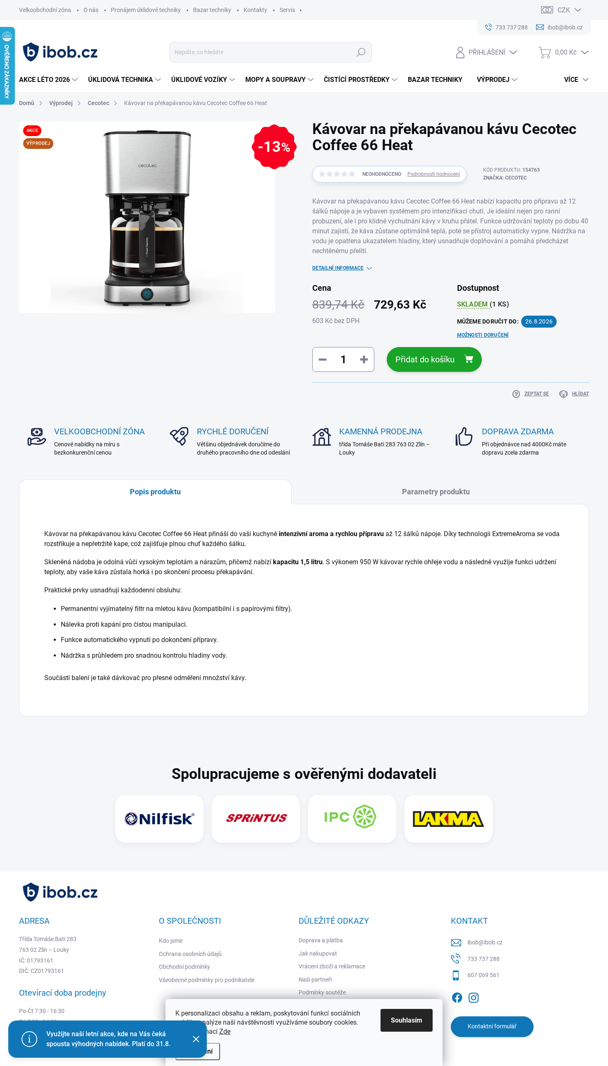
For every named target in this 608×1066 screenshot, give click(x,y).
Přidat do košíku (425, 359)
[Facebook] (457, 996)
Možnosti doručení (483, 335)
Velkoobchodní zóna (45, 10)
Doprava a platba (321, 940)
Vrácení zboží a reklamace (332, 966)
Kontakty (255, 10)
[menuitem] (49, 79)
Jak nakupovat (318, 953)
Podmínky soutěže (322, 992)
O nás (91, 10)
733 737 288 (483, 959)
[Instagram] (473, 996)
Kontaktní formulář (492, 1026)
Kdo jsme (170, 940)
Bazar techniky (212, 10)
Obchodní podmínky (184, 966)
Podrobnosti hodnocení (433, 174)
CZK (564, 10)
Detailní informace (338, 268)
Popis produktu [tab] (155, 491)
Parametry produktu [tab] (436, 491)
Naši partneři (315, 979)
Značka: (505, 178)
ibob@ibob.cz (485, 942)
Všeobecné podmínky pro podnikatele (206, 980)
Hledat (361, 52)
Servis (287, 10)
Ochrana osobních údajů (190, 954)
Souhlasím (406, 1020)
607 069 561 (483, 975)
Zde (224, 1031)
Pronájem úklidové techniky (146, 10)
